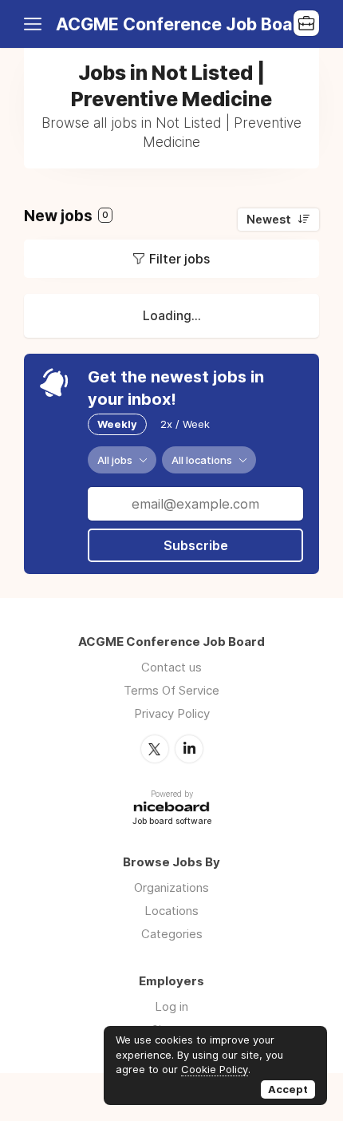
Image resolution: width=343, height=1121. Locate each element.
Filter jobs (179, 259)
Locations (171, 910)
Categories (172, 933)
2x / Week (185, 424)
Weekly (117, 424)
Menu (36, 24)
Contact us (171, 667)
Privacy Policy (172, 713)
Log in (171, 1006)
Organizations (171, 887)
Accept (288, 1089)
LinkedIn (189, 749)
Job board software (171, 822)
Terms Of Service (171, 690)
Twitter (154, 749)
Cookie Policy (214, 1069)
